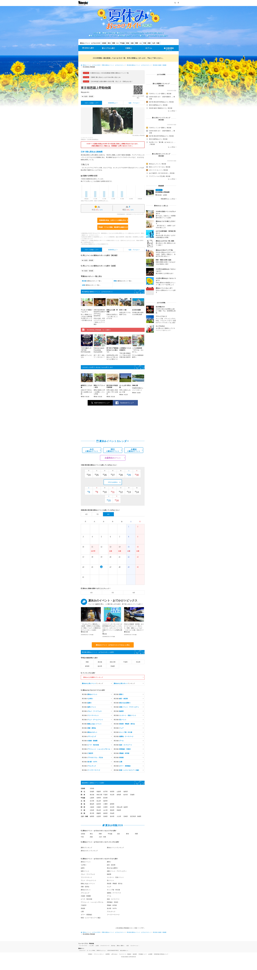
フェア (109, 887)
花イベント (110, 880)
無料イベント (85, 871)
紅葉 (128, 945)
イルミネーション (134, 945)
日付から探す (89, 48)
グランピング (85, 893)
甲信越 (122, 43)
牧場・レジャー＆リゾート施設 (90, 918)
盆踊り (83, 868)
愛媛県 (99, 813)
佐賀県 (99, 816)
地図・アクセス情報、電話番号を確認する (113, 227)
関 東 (83, 795)
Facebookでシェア (127, 403)
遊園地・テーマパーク (114, 893)
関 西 (83, 807)
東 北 (83, 791)
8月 (134, 593)
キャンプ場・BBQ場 (113, 890)
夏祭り (129, 48)
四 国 (83, 813)
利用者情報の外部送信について (161, 954)
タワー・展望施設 (86, 914)
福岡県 (92, 816)
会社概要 (150, 954)
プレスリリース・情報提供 (125, 954)
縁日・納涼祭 (111, 865)
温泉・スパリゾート (113, 899)
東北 (109, 43)
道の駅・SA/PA (112, 908)
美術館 (83, 908)
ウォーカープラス (83, 945)
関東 (113, 43)
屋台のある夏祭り (112, 868)
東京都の (89, 694)
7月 (113, 593)
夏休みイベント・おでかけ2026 (90, 43)
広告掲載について (143, 954)
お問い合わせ (114, 954)
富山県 (99, 801)
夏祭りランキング (86, 847)
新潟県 (105, 798)
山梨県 (92, 798)
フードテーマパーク (113, 914)
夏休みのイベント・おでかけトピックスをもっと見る (113, 645)
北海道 (104, 43)
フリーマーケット (86, 877)
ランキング (92, 683)
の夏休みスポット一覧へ (92, 281)
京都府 (99, 807)
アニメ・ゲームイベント (88, 880)
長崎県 (105, 816)
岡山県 (99, 810)
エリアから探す (109, 48)
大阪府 (92, 807)
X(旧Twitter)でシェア (102, 403)
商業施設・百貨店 (112, 902)
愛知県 (92, 804)
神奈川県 (112, 662)
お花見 (97, 945)
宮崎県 (125, 816)
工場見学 (83, 905)
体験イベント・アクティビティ (117, 871)
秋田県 (112, 791)
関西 (136, 43)
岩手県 (105, 791)
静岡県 (112, 804)
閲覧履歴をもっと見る (168, 199)
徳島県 (105, 813)
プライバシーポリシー (99, 954)
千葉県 (125, 662)
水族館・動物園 (88, 96)
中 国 (83, 810)
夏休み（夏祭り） (121, 945)
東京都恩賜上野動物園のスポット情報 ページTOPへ (130, 928)
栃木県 (100, 666)
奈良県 (112, 807)
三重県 (105, 804)
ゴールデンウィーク (104, 945)
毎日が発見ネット (124, 950)
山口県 (105, 810)
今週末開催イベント (170, 49)
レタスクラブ (82, 950)
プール (149, 48)
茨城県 (113, 666)
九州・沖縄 (155, 43)
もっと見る (171, 111)
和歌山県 (119, 807)
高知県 (112, 813)
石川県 (92, 801)
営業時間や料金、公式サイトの (112, 220)
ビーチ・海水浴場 (86, 899)
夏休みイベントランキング (115, 847)
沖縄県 (139, 816)
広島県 (92, 810)
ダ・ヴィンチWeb (91, 950)
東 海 (83, 804)
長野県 (99, 798)
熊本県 (112, 816)
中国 (144, 43)
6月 (91, 593)
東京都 (84, 92)
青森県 (99, 791)
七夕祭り (83, 865)
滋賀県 (125, 807)
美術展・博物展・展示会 (114, 883)
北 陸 (83, 801)
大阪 (140, 43)
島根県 (119, 810)
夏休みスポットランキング (89, 851)
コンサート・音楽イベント (115, 877)
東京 (117, 43)
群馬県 (87, 666)
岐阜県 (99, 804)
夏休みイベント (86, 862)
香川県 (92, 813)
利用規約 (90, 954)
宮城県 (92, 791)
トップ (91, 103)
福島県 (125, 791)
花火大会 (113, 945)
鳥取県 (112, 810)
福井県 (105, 801)
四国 (149, 43)
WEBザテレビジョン (101, 950)
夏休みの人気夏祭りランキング (93, 677)
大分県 (119, 816)
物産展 (109, 874)
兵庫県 (105, 807)
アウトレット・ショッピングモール (92, 902)
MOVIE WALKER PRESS (113, 950)
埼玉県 (138, 662)
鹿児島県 (133, 816)
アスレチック (111, 911)
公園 (82, 911)
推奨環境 (108, 954)
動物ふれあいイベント (88, 883)
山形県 (119, 791)
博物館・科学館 (112, 905)
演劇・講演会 (85, 887)
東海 (127, 43)
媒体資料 (135, 954)
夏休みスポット (86, 890)
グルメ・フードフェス (88, 874)
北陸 (132, 43)
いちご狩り (91, 945)
